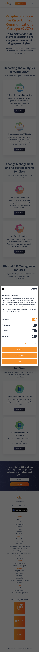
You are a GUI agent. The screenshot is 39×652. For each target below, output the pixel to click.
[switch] (34, 325)
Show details (29, 344)
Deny (19, 361)
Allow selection (19, 355)
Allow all (19, 349)
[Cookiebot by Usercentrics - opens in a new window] (29, 289)
